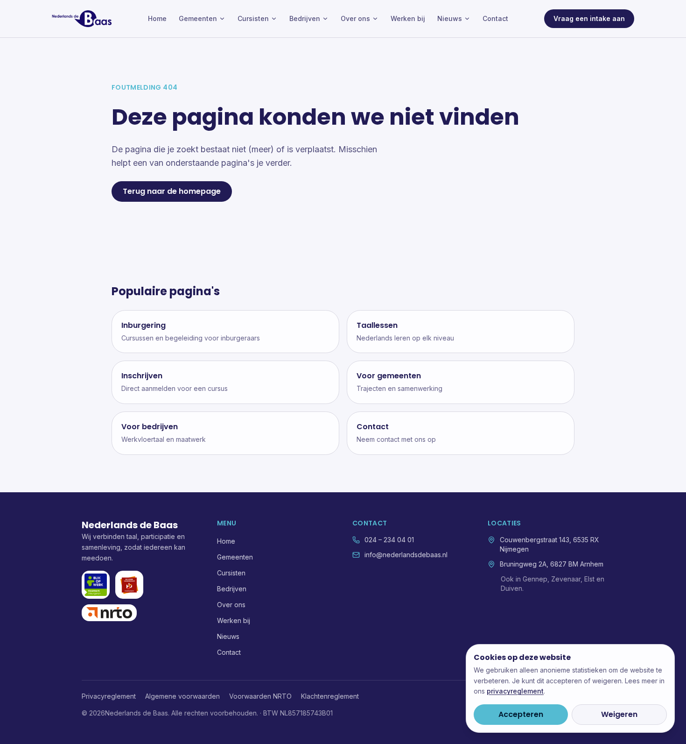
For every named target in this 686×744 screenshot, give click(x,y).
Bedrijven (304, 18)
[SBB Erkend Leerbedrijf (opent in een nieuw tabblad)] (129, 585)
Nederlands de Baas (130, 524)
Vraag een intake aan (589, 18)
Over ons (355, 18)
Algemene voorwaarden (182, 696)
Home (157, 18)
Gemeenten (198, 18)
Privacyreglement (109, 696)
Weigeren (619, 714)
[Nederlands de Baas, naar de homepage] (82, 18)
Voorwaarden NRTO (260, 696)
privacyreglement (515, 691)
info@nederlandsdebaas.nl (406, 555)
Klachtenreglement (330, 696)
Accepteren (520, 714)
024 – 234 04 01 (389, 540)
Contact (495, 18)
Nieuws (449, 18)
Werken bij (408, 18)
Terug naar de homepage (172, 191)
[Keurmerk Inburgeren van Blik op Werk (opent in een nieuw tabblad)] (96, 585)
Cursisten (253, 18)
